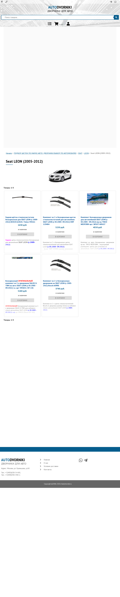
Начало (9, 153)
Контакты (48, 469)
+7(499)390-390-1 (12, 475)
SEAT (80, 153)
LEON (86, 153)
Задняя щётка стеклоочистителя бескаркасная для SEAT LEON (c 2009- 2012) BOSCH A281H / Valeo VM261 (21, 219)
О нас (46, 463)
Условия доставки (51, 466)
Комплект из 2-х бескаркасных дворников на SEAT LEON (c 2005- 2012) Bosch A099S (57, 283)
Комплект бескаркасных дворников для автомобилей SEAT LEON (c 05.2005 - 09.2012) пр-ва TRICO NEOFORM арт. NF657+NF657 (96, 220)
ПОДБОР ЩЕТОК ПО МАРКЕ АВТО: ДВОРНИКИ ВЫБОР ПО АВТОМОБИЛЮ (45, 153)
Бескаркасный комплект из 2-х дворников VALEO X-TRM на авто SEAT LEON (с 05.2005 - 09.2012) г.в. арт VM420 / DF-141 (21, 284)
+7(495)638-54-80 (12, 472)
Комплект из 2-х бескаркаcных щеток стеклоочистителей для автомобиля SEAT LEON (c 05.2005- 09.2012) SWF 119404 (59, 220)
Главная (47, 459)
